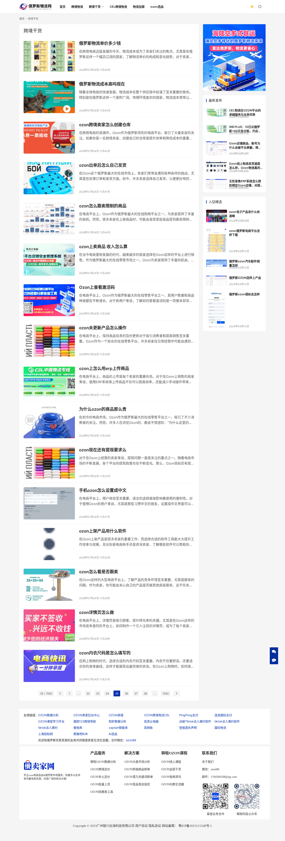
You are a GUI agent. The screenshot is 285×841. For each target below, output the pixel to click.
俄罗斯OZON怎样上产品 (245, 277)
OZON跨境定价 (100, 769)
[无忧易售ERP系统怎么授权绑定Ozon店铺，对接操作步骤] (216, 184)
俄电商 (77, 727)
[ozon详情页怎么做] (49, 625)
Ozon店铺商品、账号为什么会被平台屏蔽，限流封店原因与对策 (245, 147)
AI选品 (113, 734)
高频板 (148, 727)
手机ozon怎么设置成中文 (102, 490)
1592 (166, 693)
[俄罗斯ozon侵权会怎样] (216, 310)
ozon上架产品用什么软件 (102, 531)
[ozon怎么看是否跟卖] (49, 585)
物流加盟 (139, 6)
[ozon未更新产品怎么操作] (49, 341)
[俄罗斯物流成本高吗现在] (49, 97)
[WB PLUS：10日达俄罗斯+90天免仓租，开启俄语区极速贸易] (216, 129)
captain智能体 (118, 727)
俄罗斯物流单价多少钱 (100, 43)
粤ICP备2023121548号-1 (195, 825)
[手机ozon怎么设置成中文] (49, 503)
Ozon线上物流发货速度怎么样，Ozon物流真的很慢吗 (244, 167)
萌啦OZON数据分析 (103, 761)
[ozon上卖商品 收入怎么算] (49, 260)
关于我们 (208, 761)
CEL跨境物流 (118, 6)
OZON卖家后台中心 (86, 715)
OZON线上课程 (171, 761)
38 (145, 693)
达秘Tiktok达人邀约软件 (195, 721)
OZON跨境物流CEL (157, 715)
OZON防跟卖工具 (101, 791)
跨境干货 (95, 6)
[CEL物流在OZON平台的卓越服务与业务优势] (216, 112)
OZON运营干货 (171, 769)
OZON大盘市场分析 (137, 761)
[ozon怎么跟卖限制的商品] (49, 219)
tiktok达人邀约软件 (227, 721)
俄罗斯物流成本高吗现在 (102, 84)
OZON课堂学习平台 (51, 721)
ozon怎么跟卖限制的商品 (102, 205)
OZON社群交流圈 (172, 784)
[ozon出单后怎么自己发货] (49, 178)
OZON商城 (116, 715)
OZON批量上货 (100, 784)
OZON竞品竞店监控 (137, 784)
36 (126, 693)
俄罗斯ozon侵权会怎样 (244, 294)
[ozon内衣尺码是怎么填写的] (49, 666)
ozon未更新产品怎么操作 (102, 327)
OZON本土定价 (100, 776)
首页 (63, 6)
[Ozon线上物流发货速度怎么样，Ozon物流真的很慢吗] (216, 167)
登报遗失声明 (188, 727)
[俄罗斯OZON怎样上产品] (216, 281)
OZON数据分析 (48, 715)
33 (97, 693)
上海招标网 (45, 734)
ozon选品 (157, 6)
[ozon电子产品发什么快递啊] (216, 216)
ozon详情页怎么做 (96, 612)
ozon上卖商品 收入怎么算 (103, 246)
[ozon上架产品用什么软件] (49, 544)
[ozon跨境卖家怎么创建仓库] (49, 138)
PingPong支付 (188, 715)
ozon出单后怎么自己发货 (102, 165)
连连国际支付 (223, 715)
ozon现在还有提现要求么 (102, 449)
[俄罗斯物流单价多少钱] (49, 56)
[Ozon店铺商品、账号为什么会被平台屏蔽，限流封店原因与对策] (216, 148)
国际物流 (220, 727)
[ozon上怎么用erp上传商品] (49, 381)
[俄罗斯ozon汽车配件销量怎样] (216, 263)
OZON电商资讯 (171, 776)
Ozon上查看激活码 (97, 287)
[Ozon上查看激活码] (49, 300)
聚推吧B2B (80, 734)
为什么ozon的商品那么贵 (102, 409)
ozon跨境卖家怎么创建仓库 (105, 124)
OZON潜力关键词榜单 (138, 776)
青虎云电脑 (151, 721)
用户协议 (141, 825)
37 (135, 693)
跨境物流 (77, 6)
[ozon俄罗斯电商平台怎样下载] (216, 241)
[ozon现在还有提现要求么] (49, 463)
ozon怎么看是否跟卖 (98, 571)
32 (88, 693)
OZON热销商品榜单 (137, 769)
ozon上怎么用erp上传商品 (104, 368)
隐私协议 (155, 825)
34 (107, 693)
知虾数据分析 (117, 721)
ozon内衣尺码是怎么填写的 (105, 652)
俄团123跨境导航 (84, 721)
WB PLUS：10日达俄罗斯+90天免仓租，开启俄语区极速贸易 (245, 131)
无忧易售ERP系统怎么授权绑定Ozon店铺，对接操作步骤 (245, 185)
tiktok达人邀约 (48, 727)
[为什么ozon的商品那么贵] (49, 422)
